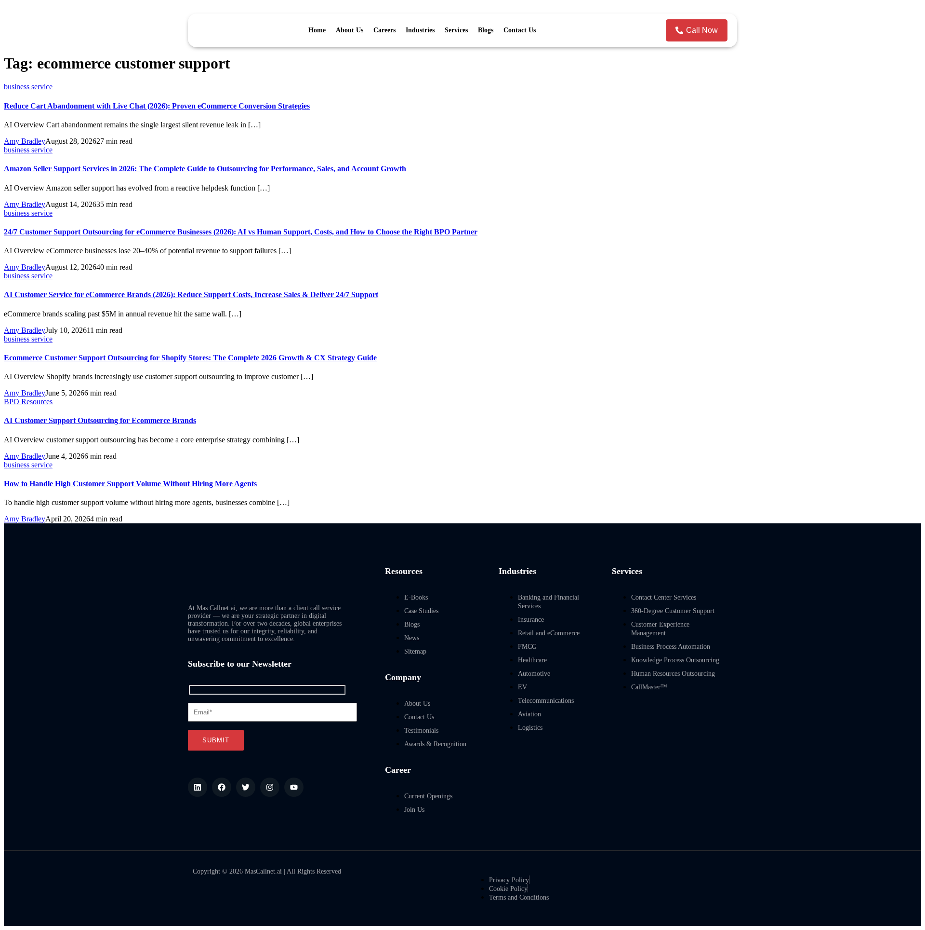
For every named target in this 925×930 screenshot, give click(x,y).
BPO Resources (28, 401)
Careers (384, 30)
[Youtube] (294, 787)
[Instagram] (269, 787)
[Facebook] (221, 787)
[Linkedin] (197, 787)
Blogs (485, 30)
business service (28, 86)
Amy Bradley (24, 141)
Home (317, 30)
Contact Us (519, 30)
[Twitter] (245, 787)
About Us (349, 30)
